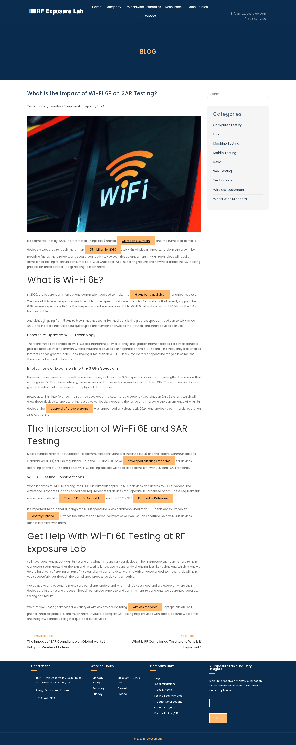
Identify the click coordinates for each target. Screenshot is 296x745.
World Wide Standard (230, 199)
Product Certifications (168, 702)
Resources (173, 7)
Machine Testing (226, 143)
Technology (36, 106)
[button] (114, 7)
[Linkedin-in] (262, 5)
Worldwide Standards (144, 7)
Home (96, 7)
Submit (218, 718)
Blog (157, 678)
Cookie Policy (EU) (166, 713)
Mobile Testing (224, 152)
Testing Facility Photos (168, 696)
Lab (216, 134)
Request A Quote (165, 707)
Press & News (163, 690)
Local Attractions (165, 684)
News (217, 162)
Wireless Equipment (65, 106)
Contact (150, 16)
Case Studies (198, 7)
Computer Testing (227, 125)
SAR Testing (222, 171)
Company (113, 7)
